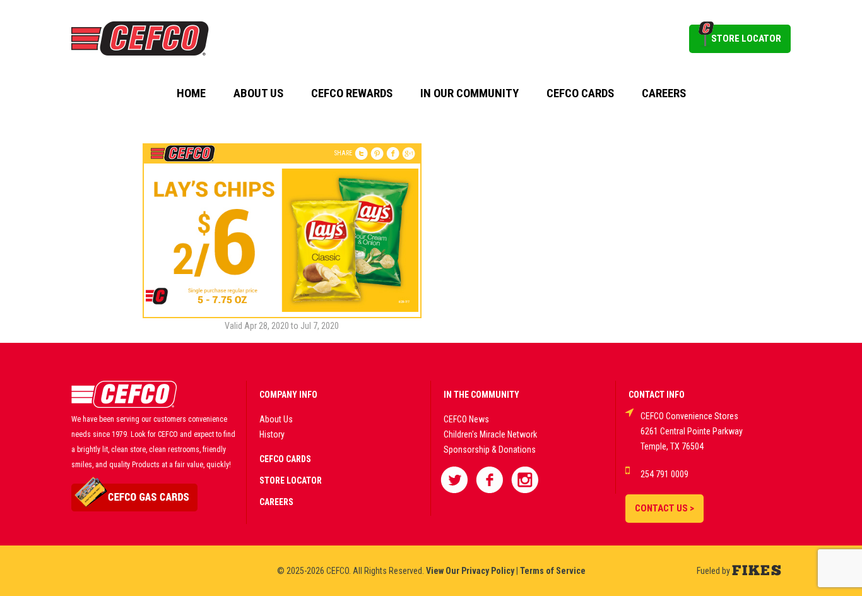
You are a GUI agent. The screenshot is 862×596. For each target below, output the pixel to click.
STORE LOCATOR (746, 38)
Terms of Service (553, 571)
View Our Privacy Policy (470, 571)
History (272, 434)
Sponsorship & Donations (490, 449)
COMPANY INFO (288, 395)
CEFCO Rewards (352, 93)
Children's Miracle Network (490, 434)
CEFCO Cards (580, 93)
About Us (258, 93)
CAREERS (276, 502)
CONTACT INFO (657, 395)
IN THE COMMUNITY (481, 395)
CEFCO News (466, 419)
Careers (664, 93)
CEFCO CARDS (285, 459)
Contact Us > (664, 508)
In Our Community (469, 93)
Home (191, 93)
